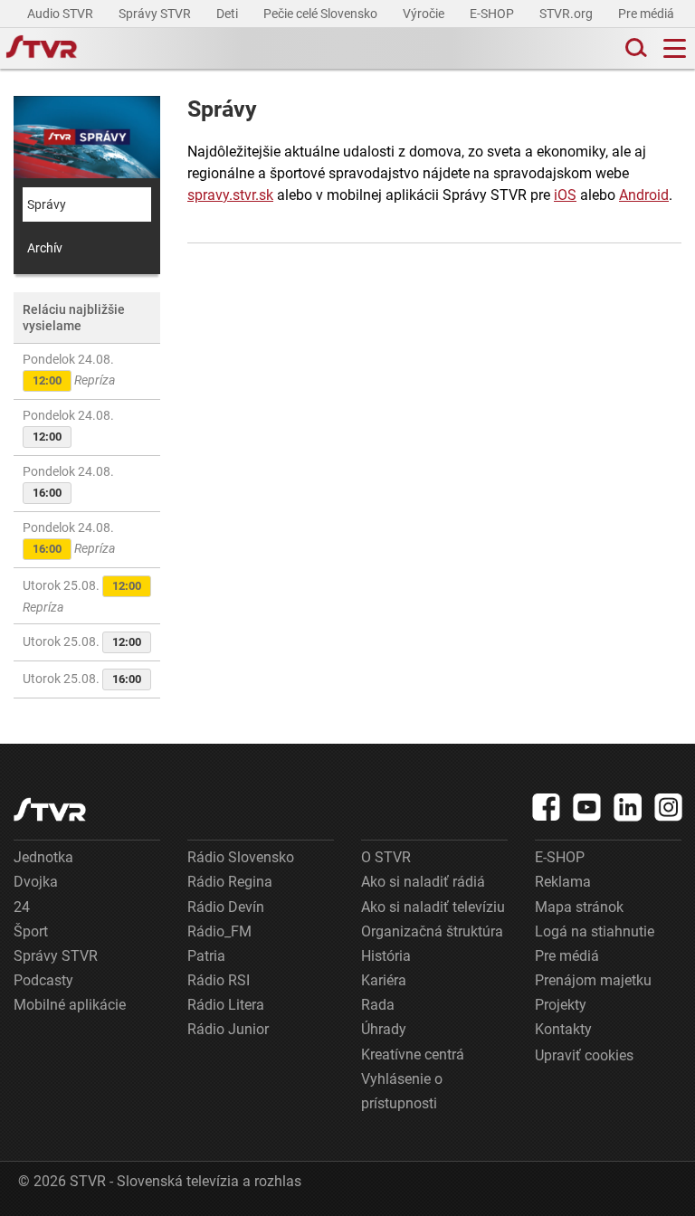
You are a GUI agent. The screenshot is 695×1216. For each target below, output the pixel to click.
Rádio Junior (228, 1029)
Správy (46, 204)
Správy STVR (156, 13)
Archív (44, 248)
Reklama (563, 881)
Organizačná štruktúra (432, 931)
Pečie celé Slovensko (321, 13)
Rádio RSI (218, 980)
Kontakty (563, 1029)
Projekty (560, 1004)
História (386, 955)
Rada (378, 1004)
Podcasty (43, 980)
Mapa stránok (579, 907)
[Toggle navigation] (674, 48)
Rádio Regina (229, 881)
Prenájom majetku (593, 980)
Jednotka (43, 857)
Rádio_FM (219, 931)
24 (22, 907)
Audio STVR (61, 13)
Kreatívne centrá (412, 1054)
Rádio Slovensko (240, 857)
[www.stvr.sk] (50, 809)
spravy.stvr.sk (230, 195)
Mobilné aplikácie (70, 1004)
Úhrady (383, 1029)
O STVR (386, 857)
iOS (565, 195)
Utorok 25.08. (82, 596)
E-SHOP (493, 13)
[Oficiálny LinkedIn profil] (628, 807)
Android (644, 195)
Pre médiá (647, 13)
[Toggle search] (634, 48)
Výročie (425, 13)
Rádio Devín (225, 907)
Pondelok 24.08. (69, 369)
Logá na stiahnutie (594, 931)
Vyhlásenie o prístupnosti (402, 1091)
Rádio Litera (225, 1004)
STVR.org (567, 13)
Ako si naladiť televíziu (433, 907)
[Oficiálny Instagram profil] (669, 807)
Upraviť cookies (584, 1055)
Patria (206, 955)
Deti (228, 13)
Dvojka (36, 881)
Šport (31, 931)
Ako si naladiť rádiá (423, 881)
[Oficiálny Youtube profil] (587, 807)
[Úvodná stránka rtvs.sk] (41, 49)
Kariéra (383, 980)
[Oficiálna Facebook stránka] (546, 807)
